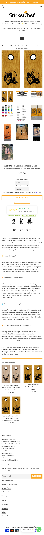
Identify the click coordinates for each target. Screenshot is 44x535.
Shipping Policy (7, 453)
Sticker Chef (20, 527)
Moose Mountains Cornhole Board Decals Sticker (33, 387)
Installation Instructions (9, 484)
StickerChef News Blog (9, 460)
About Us (5, 451)
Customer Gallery (8, 448)
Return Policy (6, 492)
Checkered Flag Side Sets (11, 441)
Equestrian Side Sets (9, 439)
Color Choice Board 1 (22, 180)
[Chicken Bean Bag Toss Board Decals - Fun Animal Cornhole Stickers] (11, 374)
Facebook (5, 504)
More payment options (22, 203)
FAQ (3, 458)
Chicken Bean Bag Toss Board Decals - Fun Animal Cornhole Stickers (11, 387)
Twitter (4, 512)
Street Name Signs (8, 446)
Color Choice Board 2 (22, 186)
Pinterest (5, 516)
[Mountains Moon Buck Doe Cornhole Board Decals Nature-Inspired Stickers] (11, 405)
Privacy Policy (6, 488)
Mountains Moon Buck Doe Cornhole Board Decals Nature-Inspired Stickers (11, 418)
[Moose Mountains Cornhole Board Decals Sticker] (33, 374)
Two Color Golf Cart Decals (11, 444)
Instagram (5, 508)
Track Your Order (8, 455)
